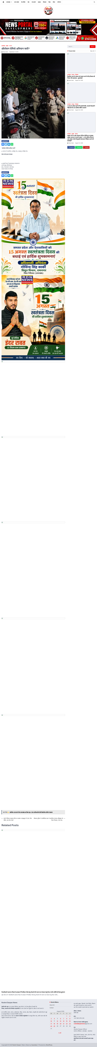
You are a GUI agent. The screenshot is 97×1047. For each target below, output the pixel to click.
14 (63, 1021)
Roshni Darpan (17, 1045)
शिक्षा (49, 2)
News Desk (5, 51)
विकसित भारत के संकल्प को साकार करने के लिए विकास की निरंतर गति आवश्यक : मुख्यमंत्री (81, 77)
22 (67, 1023)
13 (60, 1021)
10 (51, 1021)
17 (51, 1023)
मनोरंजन (59, 2)
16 (69, 1021)
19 (57, 1023)
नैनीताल (76, 133)
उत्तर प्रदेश (16, 2)
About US (52, 1005)
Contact (52, 1007)
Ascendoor (34, 1045)
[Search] (94, 2)
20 (60, 1023)
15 (66, 1021)
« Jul (59, 1032)
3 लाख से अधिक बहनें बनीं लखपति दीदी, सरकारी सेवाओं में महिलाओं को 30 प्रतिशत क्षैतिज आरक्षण (81, 106)
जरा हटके (34, 2)
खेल (28, 2)
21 (63, 1023)
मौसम (54, 2)
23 (70, 1023)
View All (92, 51)
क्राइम (39, 2)
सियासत (44, 2)
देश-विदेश (23, 2)
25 (54, 1026)
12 (57, 1021)
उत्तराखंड (8, 2)
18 (54, 1023)
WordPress (49, 1045)
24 (51, 1026)
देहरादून (73, 74)
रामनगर (10, 45)
